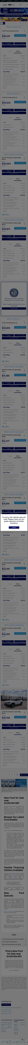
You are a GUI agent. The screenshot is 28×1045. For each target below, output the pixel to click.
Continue (14, 527)
